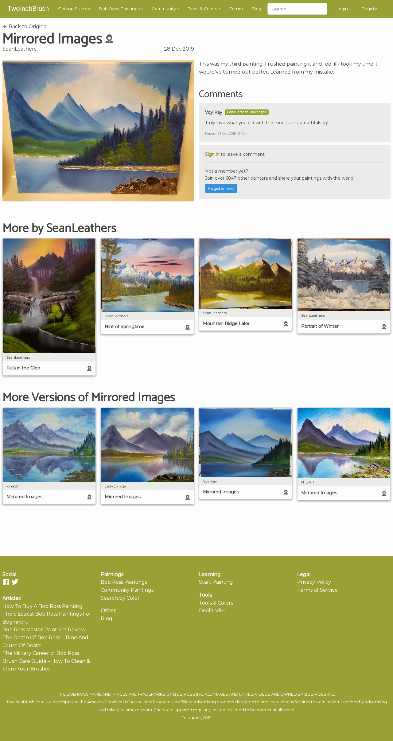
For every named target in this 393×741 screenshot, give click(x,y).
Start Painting (216, 582)
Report (210, 134)
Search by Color (120, 598)
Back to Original (27, 26)
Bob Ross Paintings (119, 8)
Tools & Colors (202, 8)
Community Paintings (127, 590)
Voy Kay (213, 112)
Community (164, 8)
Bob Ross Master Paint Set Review (44, 629)
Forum (236, 8)
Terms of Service (317, 590)
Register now (221, 188)
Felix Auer (191, 718)
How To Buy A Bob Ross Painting (42, 606)
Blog (256, 8)
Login (342, 8)
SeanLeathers (19, 49)
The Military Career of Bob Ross (40, 653)
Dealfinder (212, 610)
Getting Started (74, 8)
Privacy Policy (314, 582)
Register (370, 8)
